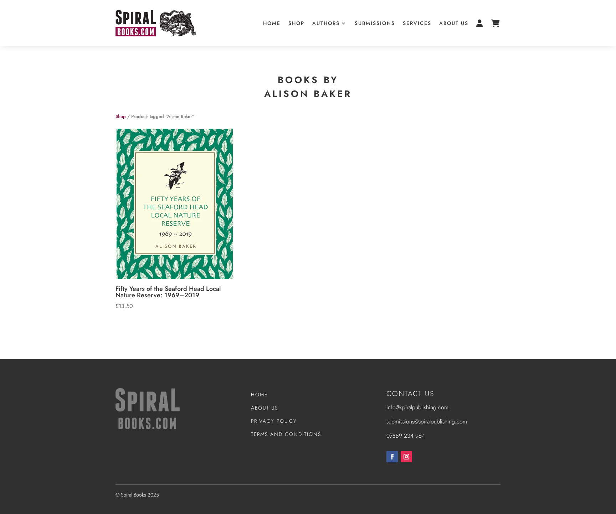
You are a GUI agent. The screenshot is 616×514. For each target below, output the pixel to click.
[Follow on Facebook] (392, 456)
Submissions (375, 23)
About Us (453, 23)
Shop (296, 23)
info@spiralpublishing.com (417, 407)
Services (417, 23)
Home (272, 23)
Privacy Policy (274, 421)
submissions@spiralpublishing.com (426, 421)
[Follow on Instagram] (406, 456)
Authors (326, 23)
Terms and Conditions (286, 434)
